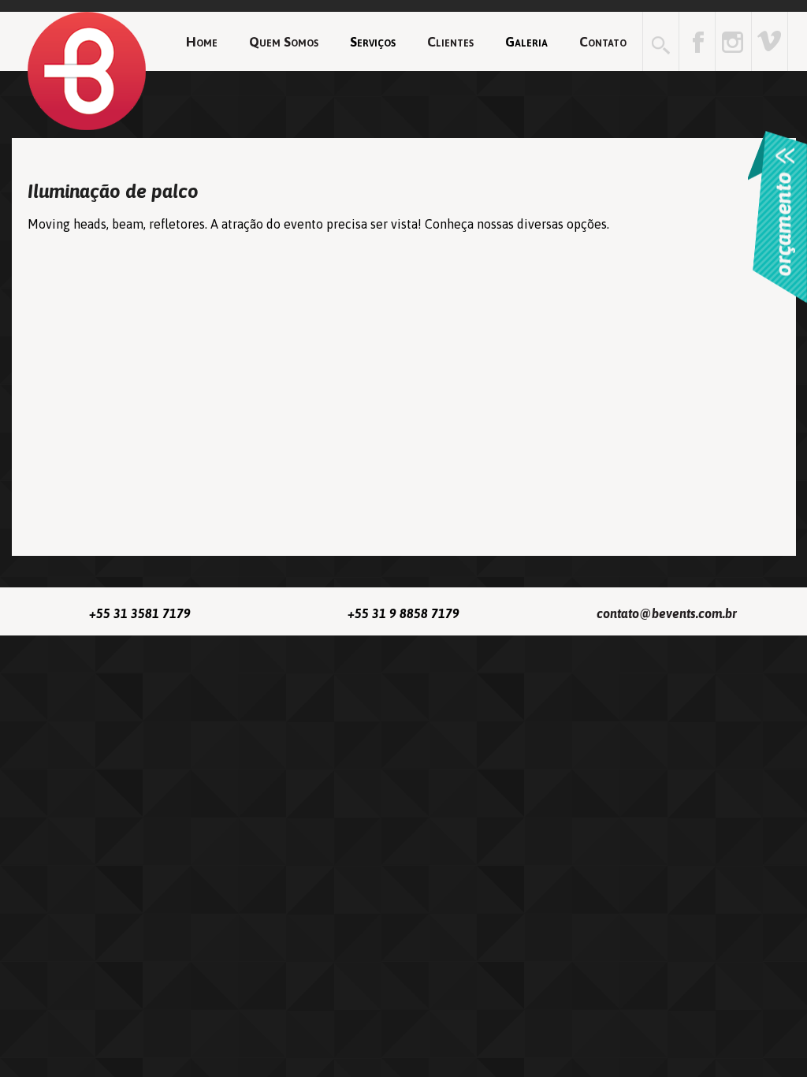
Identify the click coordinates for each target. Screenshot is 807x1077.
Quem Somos (283, 42)
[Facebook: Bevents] (697, 41)
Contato (603, 42)
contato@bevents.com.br (667, 613)
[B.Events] (87, 72)
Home (202, 42)
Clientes (450, 42)
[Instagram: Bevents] (733, 41)
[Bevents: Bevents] (769, 41)
